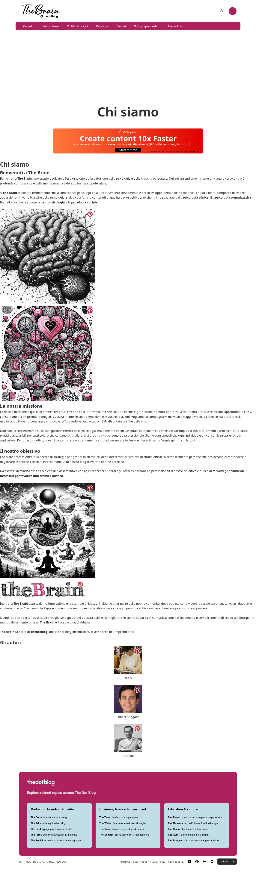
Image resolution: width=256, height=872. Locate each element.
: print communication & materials (54, 834)
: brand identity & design (49, 817)
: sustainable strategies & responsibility (195, 817)
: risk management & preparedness (193, 840)
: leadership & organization (119, 817)
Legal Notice (140, 861)
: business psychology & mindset (122, 829)
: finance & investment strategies (122, 823)
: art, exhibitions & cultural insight (193, 823)
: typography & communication (52, 829)
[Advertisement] (128, 67)
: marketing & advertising (48, 823)
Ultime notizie (173, 26)
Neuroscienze (50, 26)
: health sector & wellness (188, 829)
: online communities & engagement (56, 840)
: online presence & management (124, 834)
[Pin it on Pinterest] (90, 214)
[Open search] (221, 11)
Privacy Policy (157, 861)
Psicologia (102, 26)
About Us (125, 861)
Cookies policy (176, 861)
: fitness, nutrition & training (188, 834)
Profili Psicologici (77, 26)
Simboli (121, 26)
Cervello (28, 26)
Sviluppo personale (145, 26)
